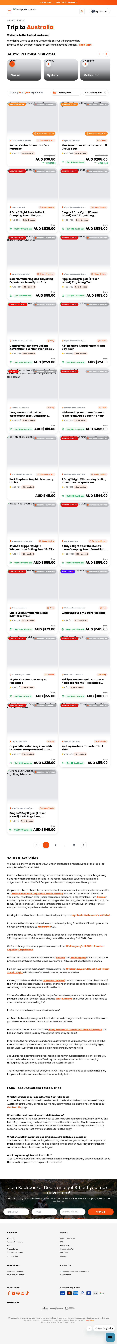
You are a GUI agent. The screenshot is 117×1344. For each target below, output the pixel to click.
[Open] (82, 1212)
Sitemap (63, 1256)
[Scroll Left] (99, 54)
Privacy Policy (80, 1219)
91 (74, 845)
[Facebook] (9, 1293)
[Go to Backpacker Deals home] (24, 11)
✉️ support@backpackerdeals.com (74, 1271)
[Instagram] (22, 1293)
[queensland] (70, 1308)
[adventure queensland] (56, 1308)
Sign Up (100, 1211)
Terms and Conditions (63, 1219)
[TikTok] (27, 1293)
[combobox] (70, 1211)
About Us (10, 1238)
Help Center (65, 1245)
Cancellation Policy (15, 1252)
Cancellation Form (67, 1249)
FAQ (61, 1242)
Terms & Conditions (15, 1242)
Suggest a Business (15, 1271)
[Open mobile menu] (9, 11)
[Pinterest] (18, 1293)
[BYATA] (45, 1308)
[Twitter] (13, 1293)
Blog (9, 1245)
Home (10, 20)
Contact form (65, 1275)
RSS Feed (64, 1252)
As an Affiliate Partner (15, 1275)
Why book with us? (67, 1238)
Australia (21, 20)
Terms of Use (12, 1256)
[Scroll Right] (106, 54)
